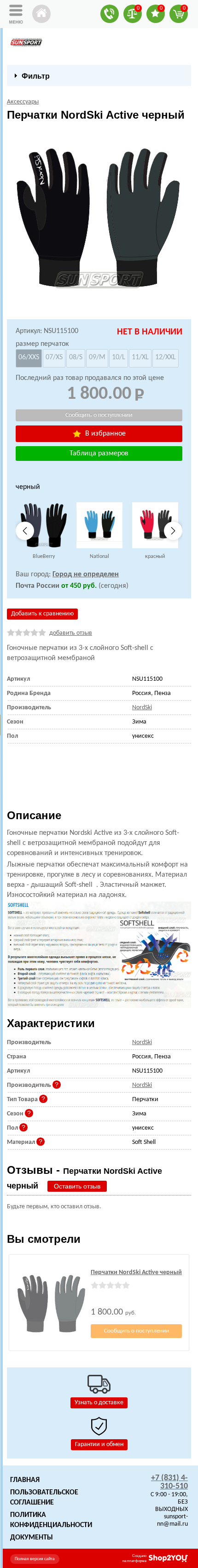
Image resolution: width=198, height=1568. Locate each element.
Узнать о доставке (99, 1402)
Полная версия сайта (35, 1559)
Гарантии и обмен (99, 1444)
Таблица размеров (99, 453)
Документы (31, 1537)
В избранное (104, 433)
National (99, 556)
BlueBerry (44, 556)
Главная (25, 1480)
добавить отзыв (70, 633)
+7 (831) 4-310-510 (169, 1482)
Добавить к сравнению (42, 613)
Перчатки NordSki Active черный (136, 1272)
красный (155, 556)
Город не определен (85, 574)
